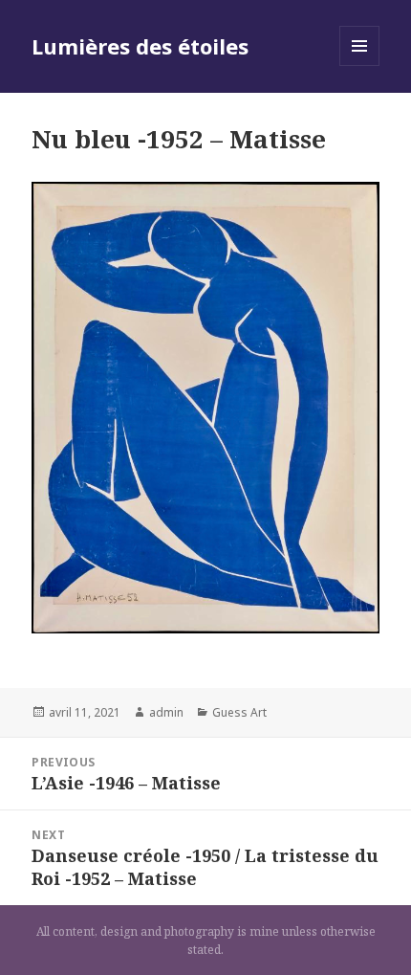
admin (166, 712)
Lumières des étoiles (140, 46)
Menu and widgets (359, 65)
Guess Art (239, 712)
